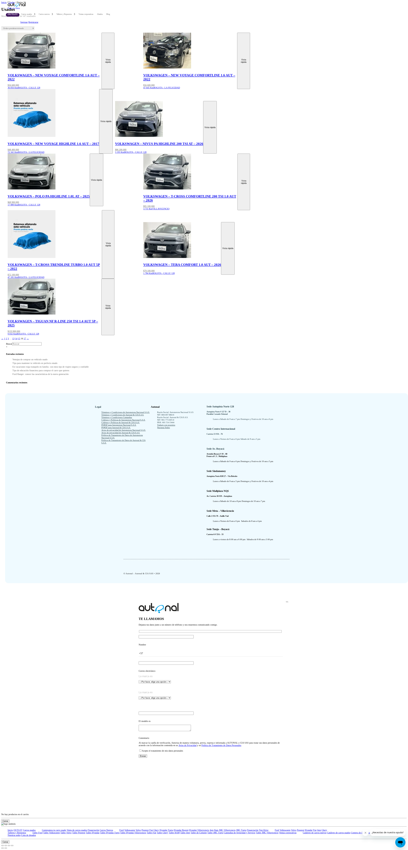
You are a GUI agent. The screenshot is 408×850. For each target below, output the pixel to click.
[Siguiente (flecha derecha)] (5, 848)
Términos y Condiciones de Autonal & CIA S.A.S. (122, 415)
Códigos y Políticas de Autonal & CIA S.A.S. (120, 422)
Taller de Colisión (199, 833)
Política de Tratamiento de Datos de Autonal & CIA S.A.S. (123, 441)
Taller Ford (37, 833)
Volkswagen (129, 830)
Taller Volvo (66, 833)
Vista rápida (108, 60)
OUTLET (13, 14)
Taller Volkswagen (51, 833)
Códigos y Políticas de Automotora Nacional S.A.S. (123, 420)
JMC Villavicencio (227, 830)
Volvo (138, 830)
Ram (216, 830)
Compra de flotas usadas (362, 833)
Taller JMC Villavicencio (267, 833)
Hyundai (308, 830)
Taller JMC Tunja (215, 833)
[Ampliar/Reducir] (2, 845)
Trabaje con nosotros (166, 425)
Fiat (151, 830)
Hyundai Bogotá (181, 830)
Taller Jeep (185, 833)
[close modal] (287, 601)
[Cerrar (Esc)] (12, 845)
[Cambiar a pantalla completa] (5, 845)
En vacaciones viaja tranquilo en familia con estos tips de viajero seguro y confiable (50, 367)
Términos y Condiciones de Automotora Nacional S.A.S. (125, 412)
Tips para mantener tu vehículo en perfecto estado (34, 363)
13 (13, 338)
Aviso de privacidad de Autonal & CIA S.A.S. (120, 432)
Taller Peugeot (78, 833)
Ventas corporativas (86, 14)
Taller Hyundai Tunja (110, 833)
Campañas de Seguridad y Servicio (239, 833)
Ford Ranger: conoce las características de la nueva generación (40, 374)
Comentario (144, 738)
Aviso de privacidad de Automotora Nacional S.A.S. (123, 430)
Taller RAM (174, 833)
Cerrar (5, 821)
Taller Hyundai (92, 833)
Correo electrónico (147, 671)
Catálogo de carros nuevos (314, 833)
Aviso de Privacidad (187, 745)
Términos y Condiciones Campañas (116, 417)
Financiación (93, 830)
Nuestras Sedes (163, 427)
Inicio (10, 830)
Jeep (212, 830)
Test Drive (263, 830)
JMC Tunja (241, 830)
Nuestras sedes (14, 835)
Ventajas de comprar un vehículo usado (29, 359)
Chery (156, 830)
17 (25, 338)
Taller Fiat (151, 833)
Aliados (100, 14)
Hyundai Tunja (166, 830)
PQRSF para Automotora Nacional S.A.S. (118, 425)
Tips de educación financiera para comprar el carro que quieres (40, 370)
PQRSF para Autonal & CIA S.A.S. (116, 427)
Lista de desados (28, 835)
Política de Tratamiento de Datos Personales (221, 745)
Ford (121, 830)
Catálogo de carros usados (338, 833)
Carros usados (26, 14)
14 (16, 338)
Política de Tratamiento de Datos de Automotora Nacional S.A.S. (122, 436)
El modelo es (144, 721)
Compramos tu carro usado (54, 830)
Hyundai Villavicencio (199, 830)
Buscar (9, 344)
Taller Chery (162, 833)
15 (19, 338)
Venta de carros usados (77, 830)
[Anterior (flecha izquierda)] (2, 848)
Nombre (142, 645)
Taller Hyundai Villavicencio (133, 833)
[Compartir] (9, 845)
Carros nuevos (44, 14)
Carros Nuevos (106, 830)
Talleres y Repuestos (64, 14)
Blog (108, 14)
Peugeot (145, 830)
